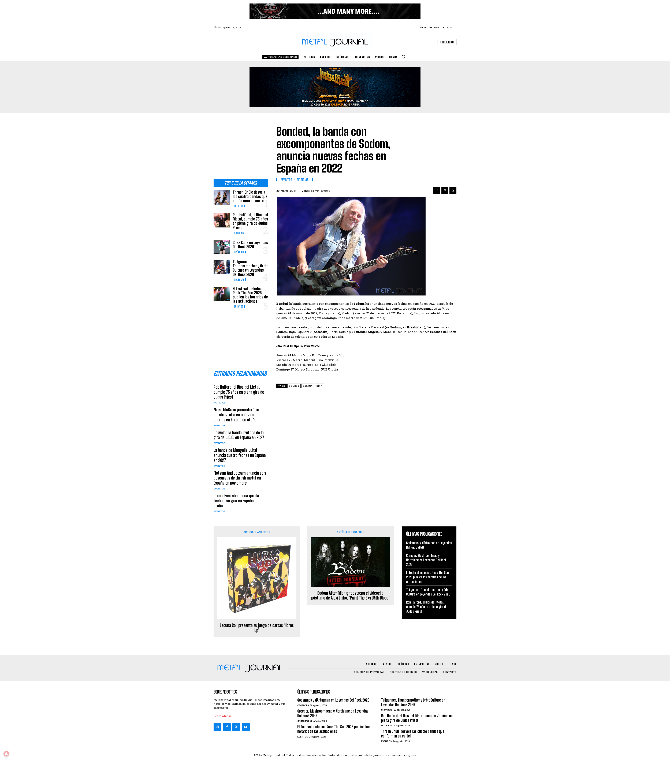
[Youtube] (246, 727)
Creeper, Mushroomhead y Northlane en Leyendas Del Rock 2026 (426, 560)
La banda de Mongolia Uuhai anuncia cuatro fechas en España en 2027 (240, 455)
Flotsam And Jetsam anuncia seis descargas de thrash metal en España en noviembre (240, 478)
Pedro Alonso (223, 716)
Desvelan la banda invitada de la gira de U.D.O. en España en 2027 (239, 435)
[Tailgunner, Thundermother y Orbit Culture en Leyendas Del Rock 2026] (222, 267)
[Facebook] (436, 190)
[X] (444, 190)
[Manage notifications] (6, 754)
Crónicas (239, 252)
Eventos (238, 206)
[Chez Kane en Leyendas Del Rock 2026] (222, 247)
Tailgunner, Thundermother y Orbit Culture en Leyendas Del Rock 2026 (250, 268)
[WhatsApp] (452, 190)
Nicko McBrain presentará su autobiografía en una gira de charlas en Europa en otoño (236, 414)
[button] (403, 57)
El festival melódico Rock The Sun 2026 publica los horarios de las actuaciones (250, 295)
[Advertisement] (241, 148)
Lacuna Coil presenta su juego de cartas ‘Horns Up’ (257, 628)
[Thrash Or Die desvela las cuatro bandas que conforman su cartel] (222, 197)
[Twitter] (236, 727)
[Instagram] (217, 727)
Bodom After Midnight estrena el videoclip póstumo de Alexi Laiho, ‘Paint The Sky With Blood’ (350, 596)
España (307, 386)
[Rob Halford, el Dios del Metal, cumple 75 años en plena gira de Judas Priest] (222, 220)
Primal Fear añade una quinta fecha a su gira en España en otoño (236, 500)
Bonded (294, 386)
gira (319, 386)
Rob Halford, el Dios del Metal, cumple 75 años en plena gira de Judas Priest (250, 221)
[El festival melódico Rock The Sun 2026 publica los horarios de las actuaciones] (222, 294)
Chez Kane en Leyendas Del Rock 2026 (250, 244)
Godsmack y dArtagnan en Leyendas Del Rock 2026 (333, 700)
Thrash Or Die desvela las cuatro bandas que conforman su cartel (250, 196)
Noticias (239, 232)
